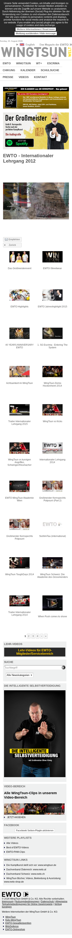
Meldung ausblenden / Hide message (36, 33)
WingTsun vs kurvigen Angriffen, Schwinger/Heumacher (19, 462)
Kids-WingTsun (13, 920)
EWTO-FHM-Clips (15, 852)
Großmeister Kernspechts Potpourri (19, 537)
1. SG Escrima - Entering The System (52, 346)
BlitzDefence (12, 926)
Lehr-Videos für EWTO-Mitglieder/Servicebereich (34, 652)
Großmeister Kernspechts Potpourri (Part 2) (52, 499)
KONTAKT (40, 77)
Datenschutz (47, 901)
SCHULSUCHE (50, 70)
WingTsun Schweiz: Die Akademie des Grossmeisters (52, 575)
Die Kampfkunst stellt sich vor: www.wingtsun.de (31, 865)
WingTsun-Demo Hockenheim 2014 (52, 384)
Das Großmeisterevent (19, 268)
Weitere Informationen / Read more (36, 29)
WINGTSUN (23, 63)
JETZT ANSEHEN (16, 817)
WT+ (39, 63)
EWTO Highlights (19, 306)
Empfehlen (14, 239)
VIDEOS (24, 77)
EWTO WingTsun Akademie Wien (19, 499)
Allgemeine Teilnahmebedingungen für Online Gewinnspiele (34, 902)
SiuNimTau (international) (52, 536)
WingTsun (10, 917)
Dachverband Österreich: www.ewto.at (26, 869)
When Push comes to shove (52, 616)
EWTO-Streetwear (52, 268)
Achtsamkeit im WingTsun (19, 383)
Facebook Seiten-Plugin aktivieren (34, 830)
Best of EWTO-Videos (17, 847)
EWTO (7, 63)
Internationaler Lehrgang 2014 (52, 461)
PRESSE (8, 77)
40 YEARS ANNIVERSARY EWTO (19, 346)
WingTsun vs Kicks (52, 421)
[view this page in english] (27, 45)
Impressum (7, 901)
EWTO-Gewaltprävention (18, 923)
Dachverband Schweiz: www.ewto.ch (25, 874)
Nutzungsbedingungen (27, 901)
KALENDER (28, 70)
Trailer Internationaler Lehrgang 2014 (19, 613)
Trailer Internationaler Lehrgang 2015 (19, 422)
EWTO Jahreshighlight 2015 (52, 306)
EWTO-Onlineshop (15, 929)
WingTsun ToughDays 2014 (19, 574)
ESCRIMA (53, 63)
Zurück (12, 245)
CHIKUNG (9, 70)
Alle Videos (12, 843)
